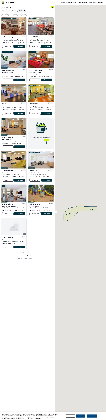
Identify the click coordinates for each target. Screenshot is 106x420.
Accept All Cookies (91, 416)
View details (20, 46)
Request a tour (7, 46)
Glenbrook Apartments (8, 106)
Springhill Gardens (34, 206)
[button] (90, 209)
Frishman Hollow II (34, 172)
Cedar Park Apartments (35, 72)
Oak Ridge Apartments (35, 106)
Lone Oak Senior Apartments (9, 206)
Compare (23, 69)
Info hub (100, 2)
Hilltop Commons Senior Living (10, 39)
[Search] (52, 7)
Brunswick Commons (7, 72)
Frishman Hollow (6, 139)
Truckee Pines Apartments (35, 39)
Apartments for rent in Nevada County (87, 2)
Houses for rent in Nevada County (68, 2)
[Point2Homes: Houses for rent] (9, 2)
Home (19, 258)
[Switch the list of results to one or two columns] (56, 212)
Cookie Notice (37, 418)
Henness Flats (5, 172)
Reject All (81, 416)
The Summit (5, 239)
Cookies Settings (70, 416)
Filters (22, 10)
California (26, 258)
